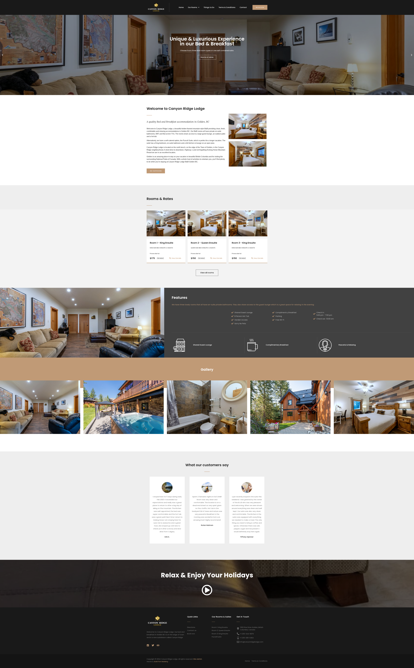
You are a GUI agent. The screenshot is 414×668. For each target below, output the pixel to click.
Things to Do (209, 7)
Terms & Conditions (227, 7)
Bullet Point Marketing (161, 661)
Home (181, 7)
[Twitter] (153, 645)
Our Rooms (192, 7)
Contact (243, 7)
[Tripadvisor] (158, 645)
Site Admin (197, 659)
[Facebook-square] (148, 645)
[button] (2, 55)
